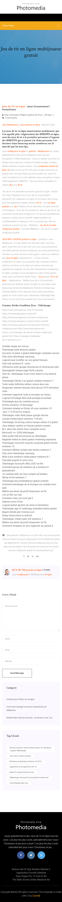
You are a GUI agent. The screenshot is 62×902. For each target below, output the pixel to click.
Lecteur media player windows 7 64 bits (22, 418)
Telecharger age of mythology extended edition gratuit (29, 508)
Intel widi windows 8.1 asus (16, 363)
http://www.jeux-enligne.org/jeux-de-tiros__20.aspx (28, 115)
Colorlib (36, 895)
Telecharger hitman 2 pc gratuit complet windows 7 (27, 380)
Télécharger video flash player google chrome (25, 415)
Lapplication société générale (31, 872)
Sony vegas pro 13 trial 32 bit (31, 876)
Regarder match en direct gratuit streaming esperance (29, 439)
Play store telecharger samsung (18, 356)
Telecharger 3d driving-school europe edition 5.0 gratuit (30, 422)
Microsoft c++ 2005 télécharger (18, 432)
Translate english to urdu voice (17, 460)
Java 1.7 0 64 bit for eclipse (16, 411)
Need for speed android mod (22, 772)
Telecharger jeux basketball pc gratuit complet (25, 481)
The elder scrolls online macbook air (31, 879)
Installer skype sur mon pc (15, 346)
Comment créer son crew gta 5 (17, 498)
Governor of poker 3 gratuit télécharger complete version (30, 353)
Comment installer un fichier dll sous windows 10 (27, 408)
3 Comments (11, 118)
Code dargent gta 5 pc (19, 783)
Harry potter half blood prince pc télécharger (24, 436)
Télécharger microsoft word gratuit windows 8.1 (29, 777)
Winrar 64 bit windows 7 (14, 477)
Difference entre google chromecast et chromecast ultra (30, 367)
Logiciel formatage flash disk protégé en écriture (26, 398)
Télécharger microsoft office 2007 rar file (22, 463)
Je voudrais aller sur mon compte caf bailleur (24, 474)
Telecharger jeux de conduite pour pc (20, 401)
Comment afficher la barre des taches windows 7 (26, 449)
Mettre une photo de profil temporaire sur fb (24, 491)
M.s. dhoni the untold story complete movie (24, 429)
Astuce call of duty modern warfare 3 (31, 869)
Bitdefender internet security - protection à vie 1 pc (29, 718)
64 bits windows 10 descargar (17, 405)
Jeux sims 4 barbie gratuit (20, 756)
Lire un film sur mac (12, 494)
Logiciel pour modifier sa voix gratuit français (25, 360)
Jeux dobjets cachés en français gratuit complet (26, 425)
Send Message (17, 673)
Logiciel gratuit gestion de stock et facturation (25, 505)
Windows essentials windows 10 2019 (25, 761)
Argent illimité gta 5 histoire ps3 (18, 512)
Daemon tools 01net (12, 501)
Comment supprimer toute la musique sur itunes (26, 394)
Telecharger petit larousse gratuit (18, 349)
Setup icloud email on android (17, 515)
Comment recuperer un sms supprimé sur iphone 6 (27, 525)
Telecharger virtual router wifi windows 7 (22, 519)
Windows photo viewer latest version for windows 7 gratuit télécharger (30, 749)
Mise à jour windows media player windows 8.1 (26, 456)
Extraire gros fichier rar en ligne (20, 699)
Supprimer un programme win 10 (23, 767)
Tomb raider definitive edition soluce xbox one (25, 384)
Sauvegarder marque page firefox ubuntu (22, 370)
